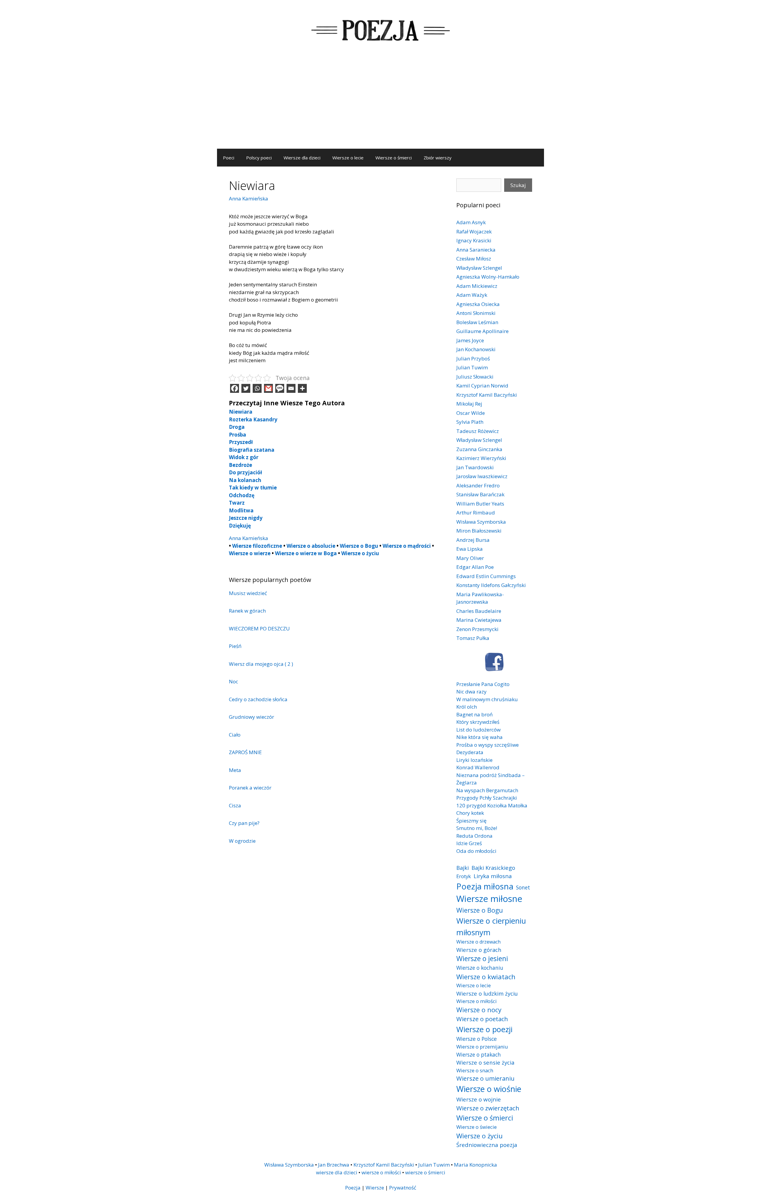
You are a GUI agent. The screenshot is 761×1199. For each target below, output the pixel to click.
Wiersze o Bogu (359, 545)
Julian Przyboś (473, 358)
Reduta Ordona (474, 835)
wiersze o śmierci (425, 1172)
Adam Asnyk (471, 222)
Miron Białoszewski (478, 530)
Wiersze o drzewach (478, 942)
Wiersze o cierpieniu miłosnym (491, 926)
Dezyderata (469, 752)
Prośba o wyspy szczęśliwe (487, 744)
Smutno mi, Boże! (476, 828)
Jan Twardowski (475, 467)
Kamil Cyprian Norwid (482, 385)
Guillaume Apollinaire (482, 331)
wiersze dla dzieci (336, 1172)
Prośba (237, 434)
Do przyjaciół (245, 472)
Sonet (523, 887)
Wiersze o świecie (476, 1126)
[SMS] (280, 388)
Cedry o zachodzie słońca (258, 699)
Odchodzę (241, 495)
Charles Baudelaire (478, 611)
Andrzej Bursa (473, 539)
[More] (302, 388)
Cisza (235, 805)
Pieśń (235, 646)
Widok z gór (243, 457)
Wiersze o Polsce (476, 1038)
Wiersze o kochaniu (479, 967)
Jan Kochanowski (476, 349)
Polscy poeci (259, 158)
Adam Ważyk (471, 294)
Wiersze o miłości (476, 1001)
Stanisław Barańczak (480, 494)
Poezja (353, 1187)
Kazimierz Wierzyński (481, 458)
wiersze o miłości (381, 1172)
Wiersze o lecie (348, 158)
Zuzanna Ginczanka (479, 449)
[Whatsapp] (257, 388)
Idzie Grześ (469, 843)
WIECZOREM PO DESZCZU (259, 628)
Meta (235, 770)
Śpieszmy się (471, 820)
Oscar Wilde (470, 412)
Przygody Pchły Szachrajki (486, 797)
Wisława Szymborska (481, 521)
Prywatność (402, 1187)
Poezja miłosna (484, 886)
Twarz (237, 502)
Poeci (228, 158)
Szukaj (518, 185)
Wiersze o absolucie (311, 545)
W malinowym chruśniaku (487, 699)
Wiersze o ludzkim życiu (487, 993)
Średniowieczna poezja (486, 1144)
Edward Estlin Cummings (486, 576)
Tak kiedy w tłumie (253, 487)
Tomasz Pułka (472, 638)
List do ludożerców (478, 729)
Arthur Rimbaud (475, 512)
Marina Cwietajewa (478, 619)
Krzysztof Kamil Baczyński (486, 394)
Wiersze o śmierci (393, 158)
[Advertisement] (380, 104)
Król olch (466, 706)
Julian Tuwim (472, 367)
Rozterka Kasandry (253, 419)
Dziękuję (240, 525)
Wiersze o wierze (250, 553)
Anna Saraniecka (476, 249)
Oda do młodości (476, 851)
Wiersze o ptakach (478, 1054)
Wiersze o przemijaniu (482, 1046)
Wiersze (375, 1187)
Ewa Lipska (469, 548)
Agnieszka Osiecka (478, 304)
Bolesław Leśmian (477, 322)
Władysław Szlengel (479, 267)
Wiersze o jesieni (482, 958)
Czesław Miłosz (473, 258)
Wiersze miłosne (489, 899)
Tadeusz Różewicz (477, 431)
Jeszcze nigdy (245, 517)
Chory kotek (470, 812)
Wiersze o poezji (484, 1029)
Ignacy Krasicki (473, 240)
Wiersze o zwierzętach (487, 1108)
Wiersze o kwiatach (485, 976)
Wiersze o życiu (360, 553)
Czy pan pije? (244, 823)
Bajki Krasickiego (493, 867)
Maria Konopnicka (475, 1164)
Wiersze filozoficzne (257, 545)
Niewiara (240, 411)
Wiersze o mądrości (407, 545)
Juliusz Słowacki (474, 376)
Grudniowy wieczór (251, 716)
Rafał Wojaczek (474, 231)
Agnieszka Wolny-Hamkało (487, 276)
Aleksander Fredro (478, 485)
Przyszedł (241, 442)
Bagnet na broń (474, 714)
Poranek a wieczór (250, 787)
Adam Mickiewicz (476, 286)
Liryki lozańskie (474, 760)
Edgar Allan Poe (475, 567)
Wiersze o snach (474, 1070)
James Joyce (470, 340)
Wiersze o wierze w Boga (306, 553)
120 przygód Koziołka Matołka (491, 805)
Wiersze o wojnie (478, 1099)
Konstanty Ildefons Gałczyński (491, 585)
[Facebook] (234, 388)
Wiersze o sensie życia (485, 1062)
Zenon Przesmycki (477, 629)
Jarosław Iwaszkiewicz (481, 476)
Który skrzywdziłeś (477, 721)
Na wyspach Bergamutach (487, 790)
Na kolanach (245, 480)
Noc (233, 681)
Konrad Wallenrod (477, 767)
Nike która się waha (479, 737)
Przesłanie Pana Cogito (483, 684)
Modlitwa (241, 510)
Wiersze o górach (478, 949)
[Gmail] (268, 388)
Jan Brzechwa (333, 1164)
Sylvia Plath (469, 421)
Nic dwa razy (471, 691)
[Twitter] (246, 388)
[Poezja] (380, 29)
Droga (237, 426)
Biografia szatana (251, 449)
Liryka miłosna (493, 876)
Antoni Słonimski (476, 313)
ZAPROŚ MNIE (245, 752)
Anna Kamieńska (248, 198)
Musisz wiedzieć (248, 593)
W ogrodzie (242, 840)
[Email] (291, 388)
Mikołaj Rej (469, 403)
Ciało (234, 734)
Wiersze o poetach (482, 1019)
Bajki (462, 867)
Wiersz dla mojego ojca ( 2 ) (261, 663)
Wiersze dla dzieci (302, 158)
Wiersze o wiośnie (488, 1088)
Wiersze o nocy (478, 1009)
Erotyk (463, 876)
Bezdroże (240, 465)
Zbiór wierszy (438, 158)
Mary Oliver (470, 558)
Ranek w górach (247, 610)
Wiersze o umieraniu (485, 1078)
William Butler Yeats (480, 503)
